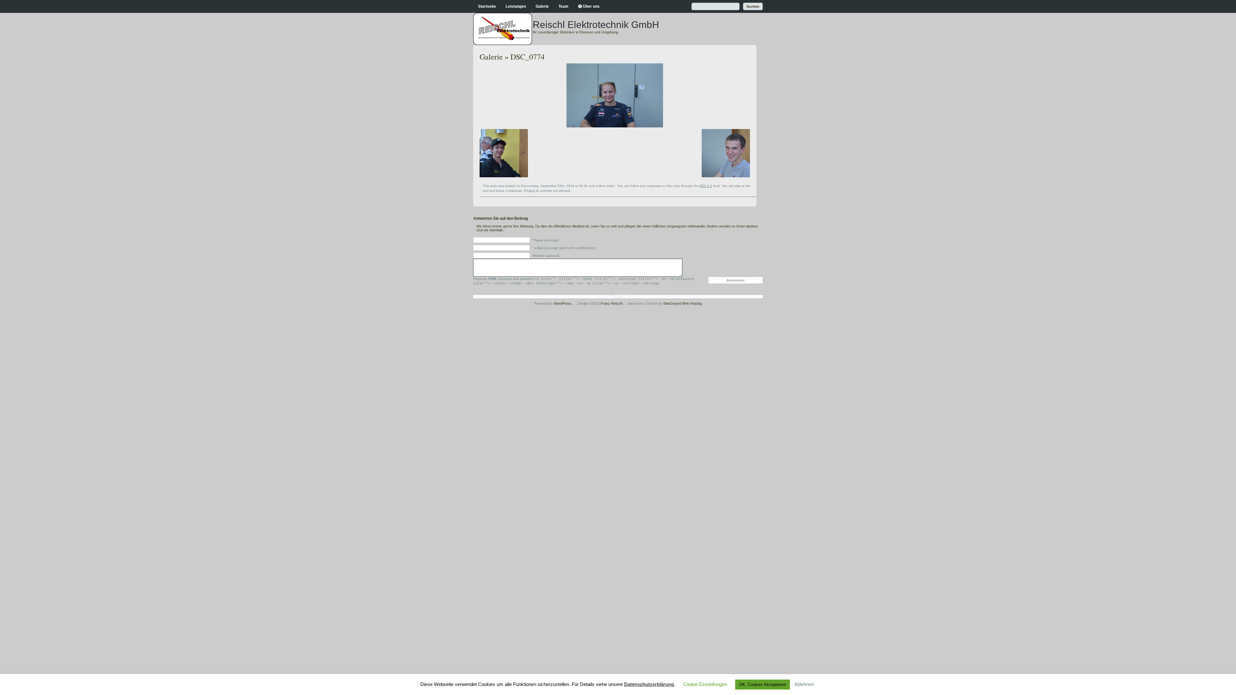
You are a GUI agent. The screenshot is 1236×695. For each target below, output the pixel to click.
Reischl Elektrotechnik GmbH (596, 24)
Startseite (487, 6)
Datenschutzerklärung (649, 684)
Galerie (542, 6)
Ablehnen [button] (804, 684)
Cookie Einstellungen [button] (705, 684)
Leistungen (516, 6)
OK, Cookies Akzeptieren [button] (762, 684)
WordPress (563, 303)
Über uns (591, 6)
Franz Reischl (612, 303)
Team (563, 6)
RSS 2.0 (705, 186)
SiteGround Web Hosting (682, 303)
